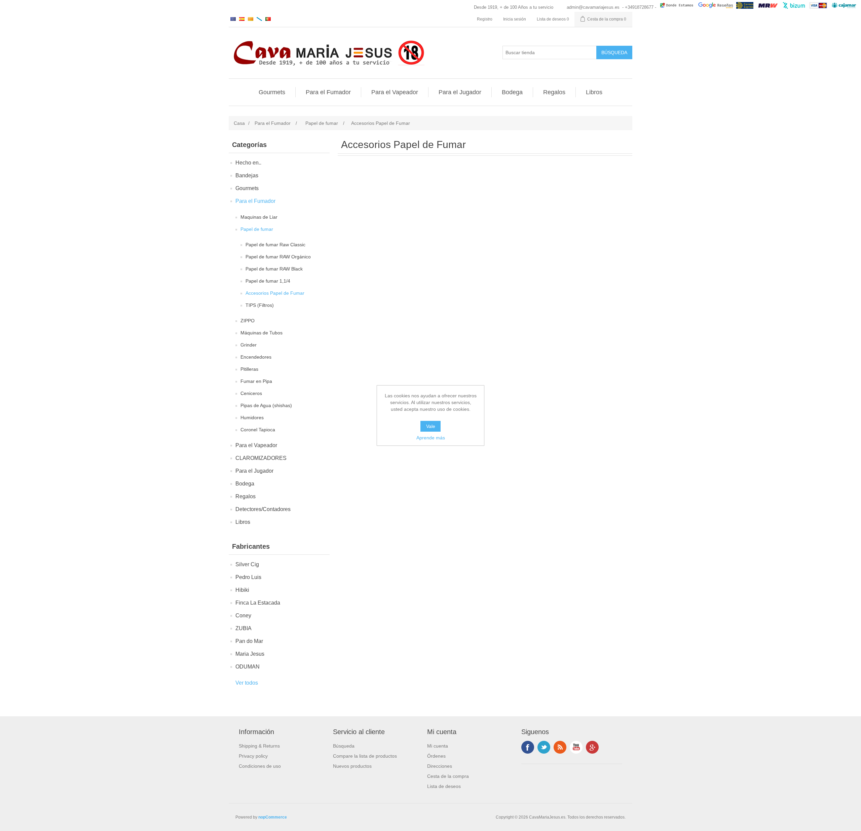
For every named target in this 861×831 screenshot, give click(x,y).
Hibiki (242, 590)
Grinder (248, 345)
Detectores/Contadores (263, 509)
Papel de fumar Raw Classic (275, 244)
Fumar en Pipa (256, 381)
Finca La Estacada (257, 603)
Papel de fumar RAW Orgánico (278, 256)
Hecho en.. (248, 163)
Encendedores (255, 357)
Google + (592, 747)
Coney (243, 615)
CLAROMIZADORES (261, 458)
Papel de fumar (256, 229)
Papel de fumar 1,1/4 (268, 281)
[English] (233, 18)
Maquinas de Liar (258, 217)
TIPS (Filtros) (260, 305)
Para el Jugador (460, 92)
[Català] (251, 18)
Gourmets (272, 92)
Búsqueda (343, 746)
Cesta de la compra (448, 776)
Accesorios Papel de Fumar (275, 293)
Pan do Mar (249, 641)
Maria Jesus (249, 654)
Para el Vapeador (394, 92)
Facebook (527, 747)
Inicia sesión (514, 19)
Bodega (512, 92)
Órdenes (436, 756)
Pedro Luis (248, 577)
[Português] (268, 18)
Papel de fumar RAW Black (274, 269)
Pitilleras (249, 369)
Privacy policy (253, 756)
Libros (594, 92)
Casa (239, 123)
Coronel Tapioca (257, 429)
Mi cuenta (437, 746)
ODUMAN (247, 667)
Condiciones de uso (260, 766)
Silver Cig (247, 564)
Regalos (554, 92)
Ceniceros (251, 393)
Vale (430, 426)
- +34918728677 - (639, 7)
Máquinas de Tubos (261, 332)
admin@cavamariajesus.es (593, 7)
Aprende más (430, 437)
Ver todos (246, 683)
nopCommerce (272, 817)
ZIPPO (247, 320)
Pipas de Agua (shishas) (266, 405)
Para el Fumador (328, 92)
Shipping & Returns (259, 746)
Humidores (252, 417)
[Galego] (259, 18)
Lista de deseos (444, 786)
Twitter (543, 747)
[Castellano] (242, 18)
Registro (484, 19)
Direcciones (439, 766)
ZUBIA (243, 628)
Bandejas (246, 175)
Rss (560, 747)
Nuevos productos (352, 766)
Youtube (576, 747)
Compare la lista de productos (365, 756)
